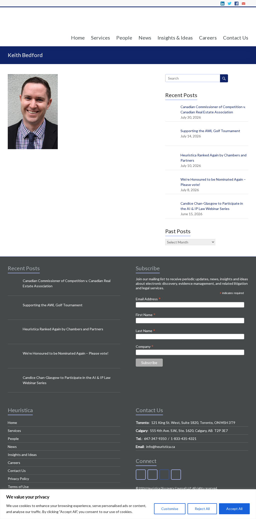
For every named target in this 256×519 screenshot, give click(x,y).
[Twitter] (153, 474)
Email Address (148, 298)
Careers (208, 38)
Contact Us (235, 38)
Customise (169, 508)
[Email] (176, 474)
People (124, 38)
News (144, 38)
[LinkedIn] (141, 474)
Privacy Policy (18, 478)
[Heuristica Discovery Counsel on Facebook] (164, 474)
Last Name (145, 330)
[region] (128, 504)
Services (100, 38)
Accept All (234, 508)
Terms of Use (18, 486)
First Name (146, 314)
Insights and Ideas (22, 454)
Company (145, 346)
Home (78, 38)
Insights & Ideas (175, 38)
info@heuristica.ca (160, 446)
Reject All (202, 508)
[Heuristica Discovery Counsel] (39, 27)
